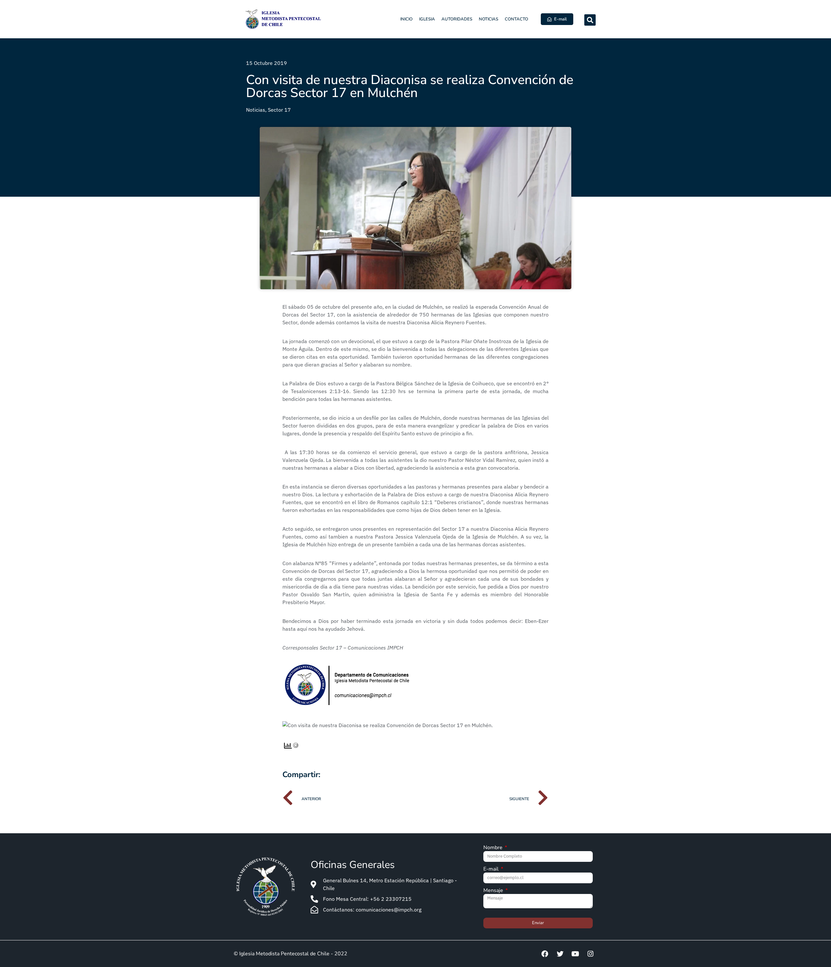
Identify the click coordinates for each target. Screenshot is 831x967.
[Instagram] (590, 954)
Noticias (488, 19)
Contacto (516, 19)
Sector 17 (279, 109)
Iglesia (427, 19)
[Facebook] (545, 954)
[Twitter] (560, 954)
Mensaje (493, 891)
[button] (590, 20)
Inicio (406, 19)
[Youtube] (575, 954)
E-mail (491, 869)
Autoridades (456, 19)
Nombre (493, 848)
